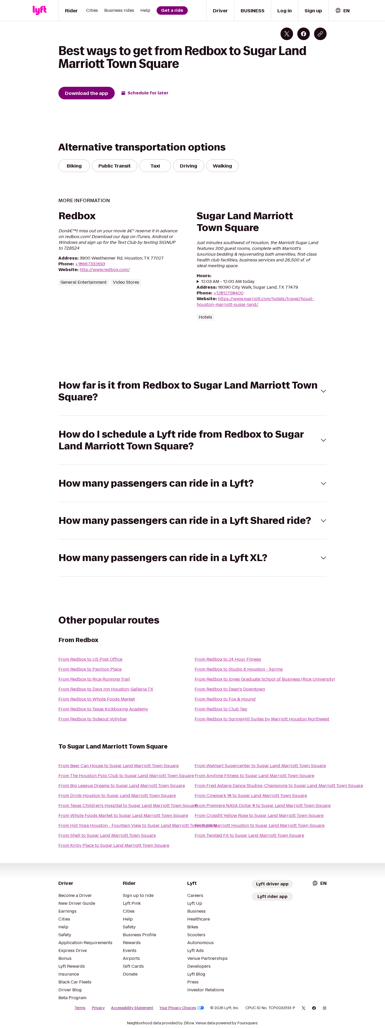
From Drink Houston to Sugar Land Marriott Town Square (117, 796)
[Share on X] (286, 34)
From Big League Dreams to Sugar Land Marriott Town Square (121, 786)
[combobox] (342, 10)
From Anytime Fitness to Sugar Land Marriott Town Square (254, 776)
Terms (79, 1007)
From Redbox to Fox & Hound (225, 699)
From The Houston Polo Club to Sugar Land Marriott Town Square (126, 776)
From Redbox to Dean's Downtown (230, 689)
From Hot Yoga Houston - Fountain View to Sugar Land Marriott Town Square (137, 825)
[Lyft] (39, 10)
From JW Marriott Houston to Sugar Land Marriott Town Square (259, 825)
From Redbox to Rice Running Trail (94, 679)
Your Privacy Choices (178, 1007)
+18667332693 (90, 264)
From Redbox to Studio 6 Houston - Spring (239, 669)
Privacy (98, 1007)
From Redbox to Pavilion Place (90, 669)
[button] (192, 391)
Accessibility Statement (132, 1007)
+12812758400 (228, 293)
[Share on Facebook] (303, 34)
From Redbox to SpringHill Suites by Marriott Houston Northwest (262, 719)
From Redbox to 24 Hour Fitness (228, 659)
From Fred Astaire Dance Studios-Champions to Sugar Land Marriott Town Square (279, 786)
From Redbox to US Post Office (90, 659)
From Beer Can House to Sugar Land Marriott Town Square (118, 766)
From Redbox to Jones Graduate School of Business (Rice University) (265, 679)
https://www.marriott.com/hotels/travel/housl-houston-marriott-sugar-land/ (255, 302)
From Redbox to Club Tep (221, 709)
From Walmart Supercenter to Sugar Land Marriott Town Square (260, 766)
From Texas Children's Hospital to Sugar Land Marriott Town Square (127, 806)
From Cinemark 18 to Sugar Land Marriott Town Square (251, 796)
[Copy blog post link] (320, 34)
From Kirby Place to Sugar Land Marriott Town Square (113, 845)
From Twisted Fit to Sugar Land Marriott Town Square (249, 835)
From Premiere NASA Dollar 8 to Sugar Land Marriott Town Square (263, 806)
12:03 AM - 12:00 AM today (228, 281)
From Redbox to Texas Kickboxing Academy (103, 709)
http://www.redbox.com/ (105, 270)
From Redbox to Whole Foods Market (96, 699)
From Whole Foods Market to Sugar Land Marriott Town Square (123, 815)
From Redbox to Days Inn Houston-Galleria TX (105, 689)
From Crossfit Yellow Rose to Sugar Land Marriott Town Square (259, 815)
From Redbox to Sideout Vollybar (92, 719)
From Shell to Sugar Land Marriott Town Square (107, 835)
